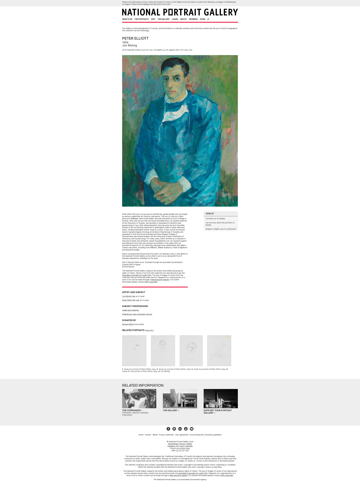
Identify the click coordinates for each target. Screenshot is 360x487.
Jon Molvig (129, 45)
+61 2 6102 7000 (183, 448)
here (147, 30)
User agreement (181, 435)
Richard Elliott (128, 324)
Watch (183, 19)
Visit (153, 19)
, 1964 (140, 369)
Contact (148, 435)
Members (193, 19)
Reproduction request (160, 280)
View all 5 (149, 330)
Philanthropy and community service (137, 314)
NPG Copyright (151, 282)
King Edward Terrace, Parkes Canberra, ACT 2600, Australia (180, 445)
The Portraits (141, 19)
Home (140, 435)
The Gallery (164, 19)
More (202, 19)
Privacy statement (166, 435)
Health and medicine (130, 310)
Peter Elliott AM (128, 300)
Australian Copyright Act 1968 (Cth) (136, 275)
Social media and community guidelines (206, 435)
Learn (175, 19)
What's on (127, 19)
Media (155, 435)
